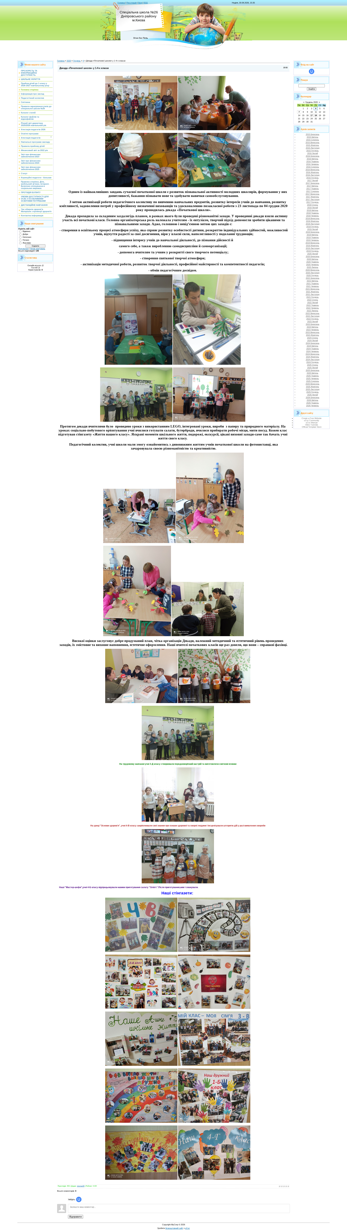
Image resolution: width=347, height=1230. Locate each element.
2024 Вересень (312, 354)
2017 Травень (312, 189)
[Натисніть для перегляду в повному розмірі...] (141, 129)
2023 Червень (312, 330)
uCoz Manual (311, 423)
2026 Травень (312, 403)
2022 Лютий (312, 302)
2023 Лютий (312, 321)
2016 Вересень (312, 170)
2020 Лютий (312, 254)
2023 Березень (312, 324)
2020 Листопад (312, 273)
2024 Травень (312, 349)
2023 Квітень (312, 327)
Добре (25, 234)
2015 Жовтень (312, 145)
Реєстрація (132, 3)
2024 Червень (312, 351)
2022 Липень (312, 311)
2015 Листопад (312, 148)
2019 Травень (312, 237)
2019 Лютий (312, 229)
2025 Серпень (312, 381)
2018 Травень (312, 213)
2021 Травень (312, 283)
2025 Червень (312, 378)
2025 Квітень (312, 373)
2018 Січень (312, 205)
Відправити (75, 1216)
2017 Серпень (312, 191)
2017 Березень (312, 183)
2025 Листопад (312, 389)
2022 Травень (312, 305)
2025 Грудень (312, 392)
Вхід (140, 3)
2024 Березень (312, 343)
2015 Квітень (312, 137)
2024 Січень (312, 338)
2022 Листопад (312, 316)
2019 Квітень (312, 235)
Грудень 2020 (311, 102)
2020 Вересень (312, 270)
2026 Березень (312, 397)
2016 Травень (312, 161)
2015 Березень (312, 134)
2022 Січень (312, 300)
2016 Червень (312, 164)
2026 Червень (312, 406)
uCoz (187, 1228)
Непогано (27, 237)
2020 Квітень (312, 259)
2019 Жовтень (312, 245)
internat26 (80, 1186)
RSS (146, 3)
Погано (26, 240)
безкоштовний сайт (174, 1228)
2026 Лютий (312, 395)
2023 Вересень (312, 332)
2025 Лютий (312, 368)
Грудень (77, 61)
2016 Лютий (312, 153)
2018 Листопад (312, 224)
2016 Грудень (312, 178)
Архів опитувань (37, 249)
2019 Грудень (312, 251)
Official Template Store (312, 427)
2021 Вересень (312, 289)
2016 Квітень (312, 159)
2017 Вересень (312, 194)
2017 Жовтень (312, 197)
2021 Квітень (312, 281)
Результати (23, 249)
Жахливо (27, 243)
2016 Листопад (312, 175)
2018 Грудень (312, 226)
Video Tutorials (311, 425)
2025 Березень (312, 370)
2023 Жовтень (312, 335)
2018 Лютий (312, 208)
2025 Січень (312, 365)
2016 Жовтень (312, 172)
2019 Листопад (312, 248)
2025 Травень (312, 376)
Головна (121, 3)
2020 (69, 61)
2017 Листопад (312, 199)
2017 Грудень (312, 202)
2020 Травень (312, 262)
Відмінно (26, 231)
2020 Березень (312, 256)
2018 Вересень (312, 218)
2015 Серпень (312, 140)
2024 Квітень (312, 346)
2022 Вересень (312, 313)
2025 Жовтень (312, 387)
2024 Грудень (312, 362)
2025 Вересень (312, 384)
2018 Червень (312, 216)
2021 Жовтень (312, 292)
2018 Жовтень (312, 221)
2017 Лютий (312, 180)
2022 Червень (312, 308)
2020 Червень (312, 264)
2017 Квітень (312, 186)
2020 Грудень (312, 275)
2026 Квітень (312, 400)
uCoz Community (311, 420)
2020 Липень (312, 267)
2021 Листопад (312, 294)
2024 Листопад (312, 359)
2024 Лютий (312, 340)
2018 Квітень (312, 210)
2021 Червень (312, 286)
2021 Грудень (312, 297)
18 (316, 115)
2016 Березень (312, 156)
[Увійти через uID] (79, 1199)
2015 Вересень (312, 142)
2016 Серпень (312, 167)
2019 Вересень (312, 243)
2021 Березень (312, 278)
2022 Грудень (312, 319)
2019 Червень (312, 240)
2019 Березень (312, 232)
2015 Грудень (312, 151)
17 (311, 115)
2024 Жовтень (312, 357)
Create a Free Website (312, 418)
